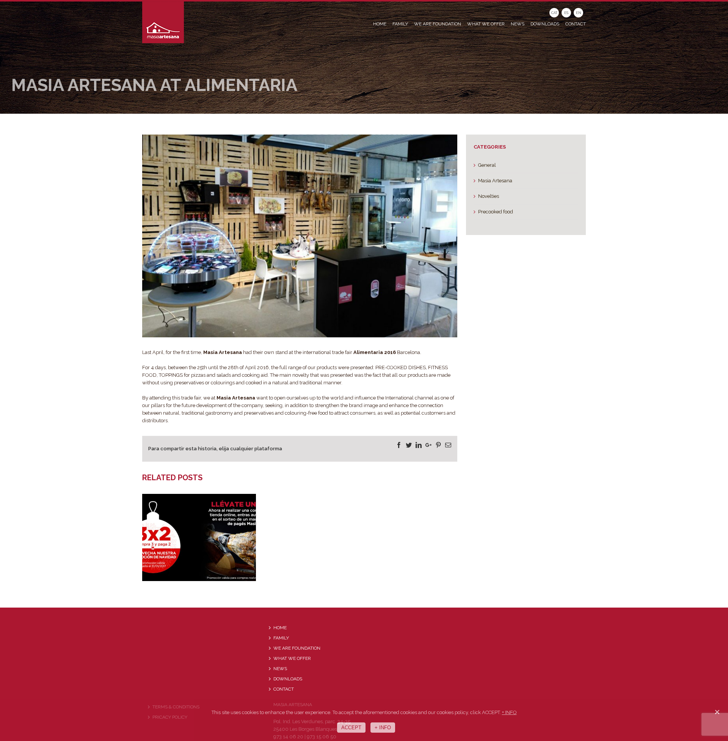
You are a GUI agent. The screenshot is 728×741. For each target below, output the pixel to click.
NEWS (280, 668)
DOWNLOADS (287, 678)
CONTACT (283, 689)
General (487, 165)
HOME (280, 627)
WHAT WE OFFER (292, 658)
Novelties (488, 196)
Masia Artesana (495, 180)
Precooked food (495, 212)
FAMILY (281, 638)
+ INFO (509, 712)
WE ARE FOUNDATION (296, 648)
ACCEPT (351, 727)
